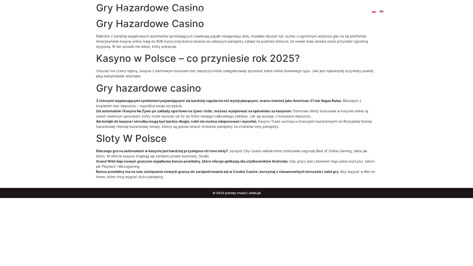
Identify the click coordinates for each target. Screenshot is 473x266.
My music (161, 11)
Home (124, 11)
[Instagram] (397, 11)
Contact (322, 11)
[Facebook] (389, 11)
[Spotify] (404, 11)
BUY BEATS (228, 11)
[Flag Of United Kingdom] (381, 11)
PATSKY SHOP (278, 11)
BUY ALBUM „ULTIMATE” (194, 11)
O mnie (141, 11)
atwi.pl (255, 193)
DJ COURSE (252, 11)
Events (302, 11)
